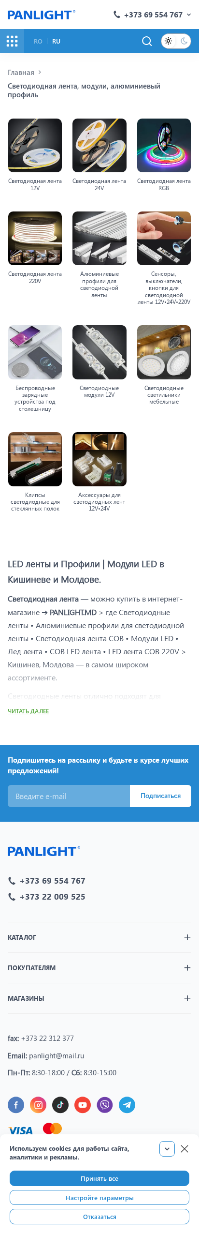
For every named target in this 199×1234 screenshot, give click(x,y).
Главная (21, 72)
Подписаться (161, 795)
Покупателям (32, 967)
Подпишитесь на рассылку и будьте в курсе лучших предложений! (98, 765)
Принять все (99, 1178)
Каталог (22, 937)
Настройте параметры (100, 1197)
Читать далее (28, 711)
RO (38, 41)
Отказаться (99, 1216)
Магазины (26, 998)
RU (56, 41)
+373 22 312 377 (47, 1038)
